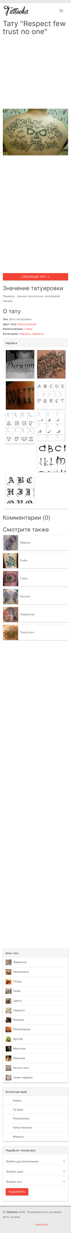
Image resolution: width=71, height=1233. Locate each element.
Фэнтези (18, 1019)
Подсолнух (27, 632)
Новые (17, 1100)
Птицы (17, 981)
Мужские (19, 1048)
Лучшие (17, 1109)
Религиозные (21, 1029)
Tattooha (16, 11)
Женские (19, 1058)
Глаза (24, 578)
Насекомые (21, 971)
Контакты (42, 1224)
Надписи (24, 333)
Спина (28, 328)
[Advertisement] (35, 73)
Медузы (25, 542)
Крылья (25, 596)
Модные (18, 1136)
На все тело (21, 1067)
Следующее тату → (35, 276)
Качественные (22, 1127)
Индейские (27, 614)
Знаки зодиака (23, 1077)
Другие (18, 1038)
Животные (20, 962)
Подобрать (17, 1191)
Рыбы (23, 560)
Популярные (20, 1118)
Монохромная (27, 324)
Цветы (17, 1000)
